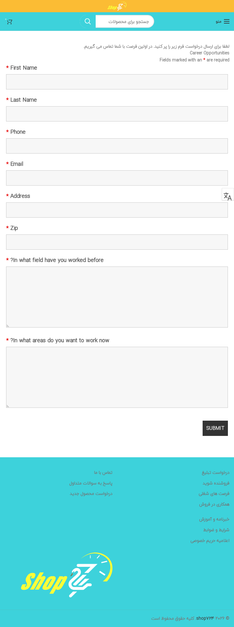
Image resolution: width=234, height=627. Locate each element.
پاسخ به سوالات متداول (90, 483)
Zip (12, 228)
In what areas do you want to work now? (57, 341)
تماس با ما (103, 472)
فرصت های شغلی (214, 494)
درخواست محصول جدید (91, 494)
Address (18, 196)
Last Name (21, 100)
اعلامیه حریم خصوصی (209, 541)
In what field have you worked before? (55, 260)
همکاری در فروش (214, 504)
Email (14, 164)
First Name (21, 68)
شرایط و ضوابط (216, 530)
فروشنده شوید (216, 483)
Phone (16, 132)
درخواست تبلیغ (215, 472)
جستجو (88, 21)
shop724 (205, 618)
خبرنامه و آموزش (214, 519)
